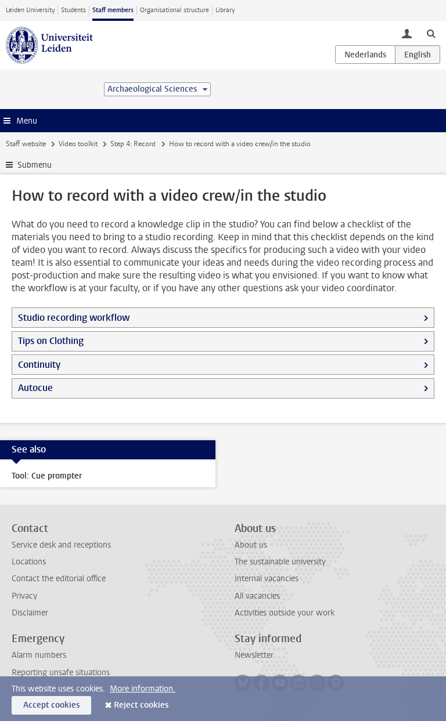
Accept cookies (51, 705)
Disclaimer (30, 612)
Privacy (24, 596)
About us (251, 544)
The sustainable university (280, 561)
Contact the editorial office (59, 578)
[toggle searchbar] (431, 33)
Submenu (34, 165)
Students (73, 10)
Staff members (113, 10)
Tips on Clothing (51, 341)
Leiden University (30, 10)
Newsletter (254, 655)
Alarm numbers (39, 655)
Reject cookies (141, 705)
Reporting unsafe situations (61, 672)
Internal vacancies (266, 578)
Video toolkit (78, 143)
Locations (29, 561)
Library (225, 10)
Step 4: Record (133, 143)
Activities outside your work (284, 612)
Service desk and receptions (61, 544)
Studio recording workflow (74, 317)
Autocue (35, 388)
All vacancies (257, 596)
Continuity (39, 364)
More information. (142, 688)
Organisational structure (174, 10)
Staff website (26, 143)
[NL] (365, 54)
